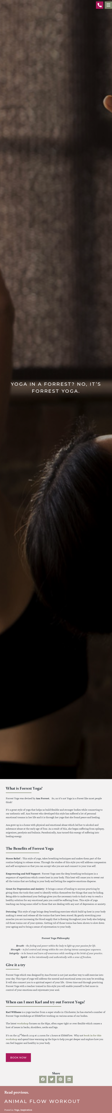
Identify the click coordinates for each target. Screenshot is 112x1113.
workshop (22, 1023)
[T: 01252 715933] (99, 5)
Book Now (18, 1057)
